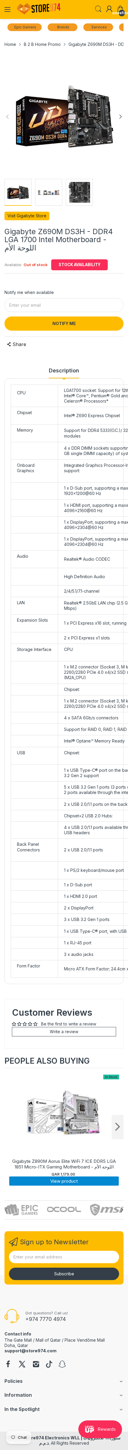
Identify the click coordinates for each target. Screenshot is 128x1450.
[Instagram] (36, 1365)
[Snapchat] (62, 1365)
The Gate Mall (18, 1340)
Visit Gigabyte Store (26, 215)
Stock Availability (79, 264)
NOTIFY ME (64, 323)
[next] (118, 1127)
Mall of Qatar (48, 1340)
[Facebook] (8, 1365)
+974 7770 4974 (45, 1319)
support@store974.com (30, 1350)
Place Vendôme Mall (85, 1340)
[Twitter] (22, 1365)
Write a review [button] (64, 1031)
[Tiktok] (49, 1365)
